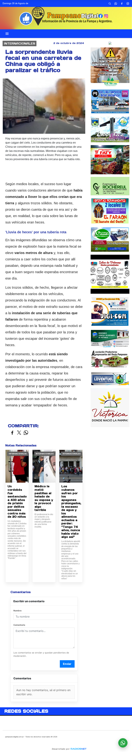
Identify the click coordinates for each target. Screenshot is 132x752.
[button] (110, 3)
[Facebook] (122, 3)
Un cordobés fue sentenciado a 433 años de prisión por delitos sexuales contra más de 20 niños (17, 501)
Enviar (67, 664)
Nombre (17, 610)
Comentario (19, 625)
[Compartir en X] (19, 433)
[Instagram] (128, 3)
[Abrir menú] (7, 34)
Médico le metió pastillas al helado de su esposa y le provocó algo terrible (44, 498)
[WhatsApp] (116, 3)
